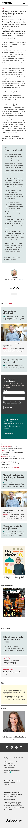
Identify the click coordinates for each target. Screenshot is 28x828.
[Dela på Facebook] (14, 288)
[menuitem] (8, 3)
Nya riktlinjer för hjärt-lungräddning (11, 448)
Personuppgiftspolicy (9, 799)
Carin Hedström (19, 279)
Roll (4, 396)
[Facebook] (7, 747)
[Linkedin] (16, 747)
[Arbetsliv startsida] (14, 820)
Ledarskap (15, 467)
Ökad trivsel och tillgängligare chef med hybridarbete (12, 453)
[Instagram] (12, 747)
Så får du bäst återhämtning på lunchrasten (13, 458)
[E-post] (21, 747)
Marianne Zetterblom (9, 782)
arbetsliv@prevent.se (9, 767)
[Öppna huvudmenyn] (24, 2)
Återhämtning (4, 456)
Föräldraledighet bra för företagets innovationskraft (10, 463)
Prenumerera (9, 407)
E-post (5, 390)
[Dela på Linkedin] (18, 288)
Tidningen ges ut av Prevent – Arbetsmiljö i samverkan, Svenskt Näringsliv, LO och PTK (13, 794)
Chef (3, 8)
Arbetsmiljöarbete (5, 446)
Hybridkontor (4, 450)
